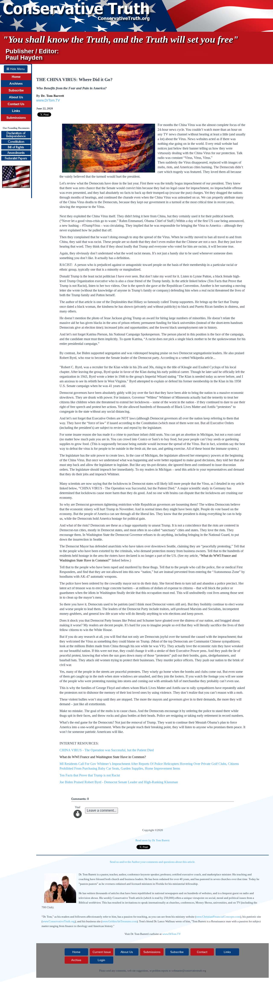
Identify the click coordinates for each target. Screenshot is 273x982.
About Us (16, 97)
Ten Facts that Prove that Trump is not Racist (90, 775)
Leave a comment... (101, 810)
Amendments (16, 153)
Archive (76, 960)
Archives (16, 83)
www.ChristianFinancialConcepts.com (218, 916)
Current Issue (102, 952)
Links (16, 111)
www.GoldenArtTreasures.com (119, 921)
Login (101, 960)
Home (16, 76)
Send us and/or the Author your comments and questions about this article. (152, 861)
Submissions (16, 117)
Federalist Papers (16, 158)
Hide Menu (17, 69)
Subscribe (16, 90)
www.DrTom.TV (48, 100)
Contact (202, 952)
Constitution (16, 142)
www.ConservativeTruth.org (58, 921)
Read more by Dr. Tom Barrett (152, 840)
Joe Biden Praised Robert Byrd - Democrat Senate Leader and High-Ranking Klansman (119, 782)
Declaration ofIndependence (16, 134)
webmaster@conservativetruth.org (188, 970)
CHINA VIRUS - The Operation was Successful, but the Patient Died (107, 750)
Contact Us (16, 104)
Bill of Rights (16, 147)
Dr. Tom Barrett (52, 95)
